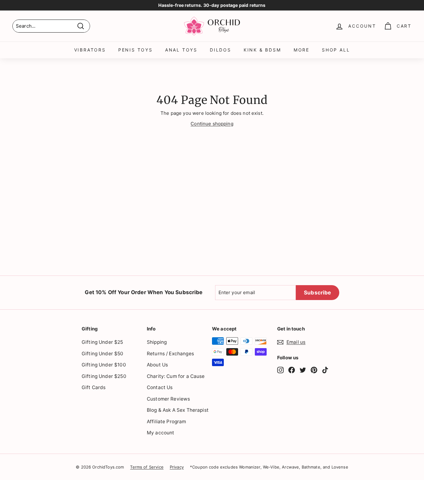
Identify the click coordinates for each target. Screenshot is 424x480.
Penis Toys (135, 49)
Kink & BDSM (262, 49)
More (301, 49)
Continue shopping (212, 124)
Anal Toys (181, 49)
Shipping (157, 342)
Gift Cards (94, 387)
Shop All (336, 49)
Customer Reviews (168, 399)
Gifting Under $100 (104, 365)
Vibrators (90, 49)
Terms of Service (146, 466)
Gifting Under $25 (102, 342)
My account (160, 433)
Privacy (177, 466)
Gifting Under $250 (104, 376)
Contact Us (160, 387)
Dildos (220, 49)
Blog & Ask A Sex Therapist (178, 410)
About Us (157, 365)
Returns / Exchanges (170, 354)
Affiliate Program (166, 421)
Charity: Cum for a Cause (176, 376)
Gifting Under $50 (103, 354)
